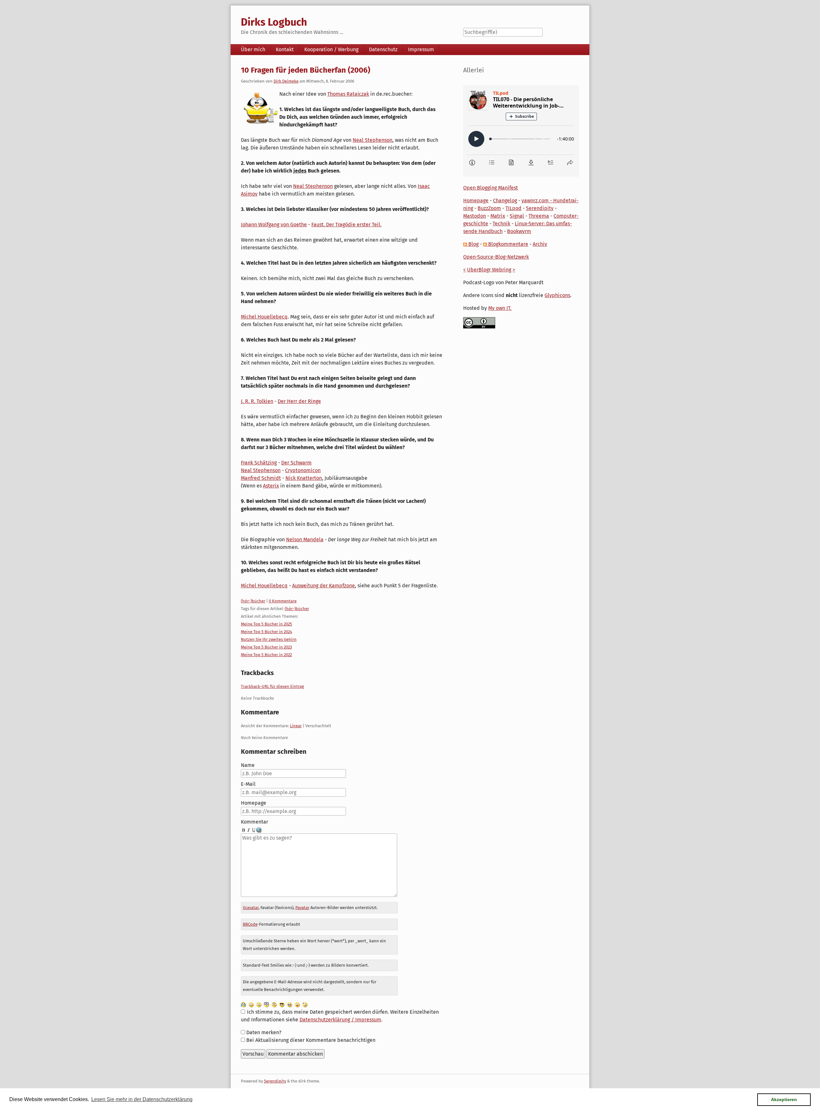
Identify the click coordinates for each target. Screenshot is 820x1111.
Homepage (253, 803)
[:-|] (258, 1004)
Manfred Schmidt (261, 478)
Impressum (421, 49)
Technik (501, 224)
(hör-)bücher (253, 601)
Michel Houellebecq (264, 317)
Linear (296, 725)
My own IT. (500, 308)
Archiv (540, 244)
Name (248, 765)
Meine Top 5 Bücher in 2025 (266, 624)
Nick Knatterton (303, 478)
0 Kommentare (283, 601)
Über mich (253, 49)
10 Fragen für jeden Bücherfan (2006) (305, 70)
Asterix (271, 486)
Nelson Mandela (305, 539)
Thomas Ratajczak (348, 94)
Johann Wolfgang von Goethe (274, 224)
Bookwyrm (519, 231)
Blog (473, 244)
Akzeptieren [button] (784, 1099)
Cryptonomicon (303, 470)
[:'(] (243, 1004)
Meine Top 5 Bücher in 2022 (266, 654)
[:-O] (266, 1004)
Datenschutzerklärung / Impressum (340, 1020)
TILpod (513, 208)
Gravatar (250, 907)
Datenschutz (383, 49)
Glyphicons (557, 295)
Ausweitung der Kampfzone (323, 586)
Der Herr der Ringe (299, 401)
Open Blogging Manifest (490, 188)
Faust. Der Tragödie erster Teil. (346, 224)
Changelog (505, 200)
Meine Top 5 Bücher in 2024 (266, 631)
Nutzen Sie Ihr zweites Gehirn (269, 639)
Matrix (497, 216)
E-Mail (248, 784)
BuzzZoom (489, 208)
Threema (539, 216)
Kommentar (254, 822)
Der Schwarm (296, 463)
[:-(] (274, 1004)
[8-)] (281, 1004)
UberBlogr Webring (489, 270)
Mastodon (474, 216)
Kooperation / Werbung (331, 49)
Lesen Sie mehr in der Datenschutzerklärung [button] (142, 1099)
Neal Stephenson (372, 140)
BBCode (250, 924)
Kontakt (285, 49)
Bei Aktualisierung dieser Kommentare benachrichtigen (310, 1040)
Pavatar (302, 907)
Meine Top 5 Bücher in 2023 (266, 647)
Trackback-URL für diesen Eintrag (272, 686)
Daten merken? (263, 1032)
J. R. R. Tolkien (257, 401)
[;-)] (305, 1004)
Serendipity (540, 208)
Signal (517, 216)
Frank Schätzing (259, 463)
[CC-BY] (479, 322)
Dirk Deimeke (286, 81)
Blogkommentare (507, 244)
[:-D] (289, 1004)
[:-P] (297, 1004)
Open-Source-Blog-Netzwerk (496, 257)
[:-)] (251, 1004)
